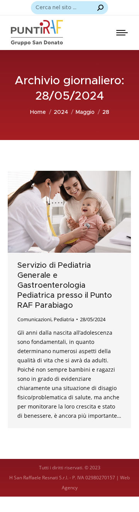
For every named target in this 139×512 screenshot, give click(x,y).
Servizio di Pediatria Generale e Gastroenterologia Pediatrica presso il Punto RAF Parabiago (64, 285)
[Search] (100, 7)
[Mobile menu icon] (122, 32)
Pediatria (64, 319)
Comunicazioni (34, 319)
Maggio (85, 112)
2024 (61, 112)
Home (38, 112)
